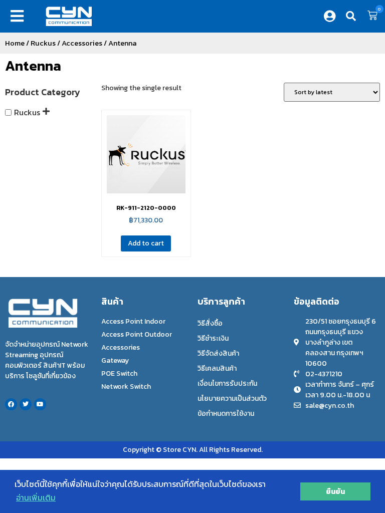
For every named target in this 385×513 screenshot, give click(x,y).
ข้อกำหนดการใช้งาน (226, 413)
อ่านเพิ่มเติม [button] (36, 497)
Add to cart (146, 243)
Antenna (33, 65)
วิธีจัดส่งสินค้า (218, 353)
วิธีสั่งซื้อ (210, 323)
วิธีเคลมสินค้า (217, 368)
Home (15, 43)
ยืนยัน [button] (335, 491)
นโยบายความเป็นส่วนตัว (232, 398)
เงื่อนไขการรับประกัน (227, 383)
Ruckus (43, 43)
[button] (19, 16)
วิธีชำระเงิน (213, 338)
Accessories (82, 43)
